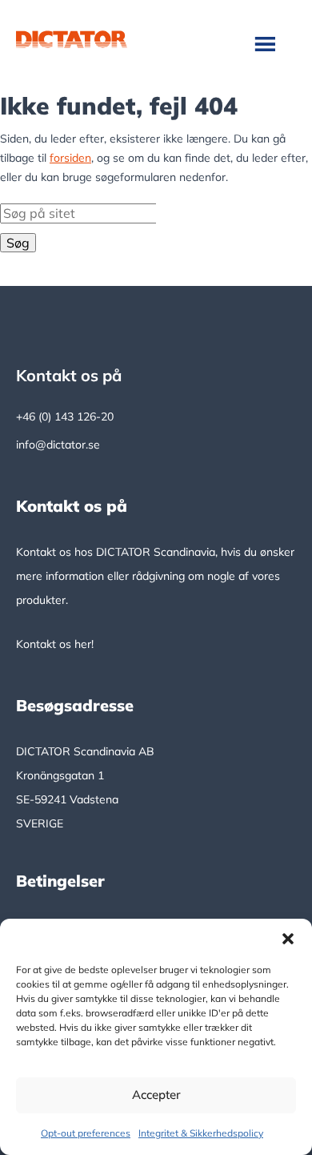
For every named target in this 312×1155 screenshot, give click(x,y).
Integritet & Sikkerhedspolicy (200, 1133)
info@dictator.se (58, 444)
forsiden (70, 158)
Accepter (156, 1094)
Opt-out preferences (85, 1133)
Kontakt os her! (55, 644)
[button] (288, 939)
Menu (267, 43)
